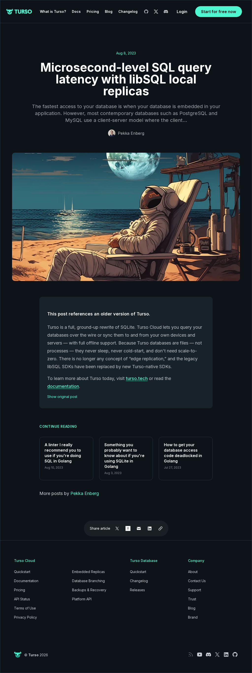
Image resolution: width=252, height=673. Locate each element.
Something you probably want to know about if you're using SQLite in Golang (124, 455)
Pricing (93, 11)
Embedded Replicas (88, 572)
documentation (63, 386)
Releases (137, 590)
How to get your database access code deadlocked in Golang (183, 452)
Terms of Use (25, 608)
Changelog (128, 11)
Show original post (62, 396)
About (193, 572)
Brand (193, 617)
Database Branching (88, 581)
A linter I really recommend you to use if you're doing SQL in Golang (63, 452)
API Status (22, 599)
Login (182, 11)
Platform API (82, 599)
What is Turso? (53, 11)
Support (194, 590)
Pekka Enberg (131, 133)
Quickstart (22, 572)
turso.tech (137, 378)
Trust (192, 599)
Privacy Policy (25, 617)
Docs (76, 11)
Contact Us (197, 581)
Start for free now (218, 11)
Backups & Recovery (89, 590)
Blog (108, 11)
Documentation (26, 581)
